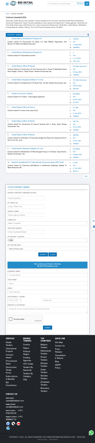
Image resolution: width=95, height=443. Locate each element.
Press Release (58, 350)
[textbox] (48, 223)
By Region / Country (16, 237)
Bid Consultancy (11, 384)
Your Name (12, 280)
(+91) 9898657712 (14, 418)
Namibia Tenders (44, 377)
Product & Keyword (16, 305)
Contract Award (14, 35)
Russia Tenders (44, 358)
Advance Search (83, 3)
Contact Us (60, 345)
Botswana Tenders (45, 389)
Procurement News (11, 362)
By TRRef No (13, 203)
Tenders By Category (28, 375)
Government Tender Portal (11, 370)
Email (10, 288)
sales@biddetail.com (15, 400)
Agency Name (13, 211)
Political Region (26, 352)
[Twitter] (13, 423)
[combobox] (47, 223)
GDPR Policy (58, 366)
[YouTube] (18, 423)
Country (26, 344)
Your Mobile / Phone (16, 297)
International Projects (11, 350)
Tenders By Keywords (28, 368)
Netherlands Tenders (46, 352)
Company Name (14, 271)
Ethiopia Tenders (44, 364)
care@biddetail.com (14, 406)
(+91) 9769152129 (14, 411)
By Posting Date (14, 245)
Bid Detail (81, 437)
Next (86, 176)
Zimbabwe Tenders (45, 383)
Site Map (59, 342)
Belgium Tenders (44, 346)
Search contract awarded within (22, 193)
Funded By (12, 220)
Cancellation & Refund (60, 356)
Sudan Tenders (44, 371)
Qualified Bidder (15, 228)
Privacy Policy (53, 439)
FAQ (25, 379)
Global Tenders (9, 343)
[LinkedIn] (8, 428)
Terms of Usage (42, 439)
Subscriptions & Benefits (12, 377)
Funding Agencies (27, 359)
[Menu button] (8, 4)
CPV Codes (28, 363)
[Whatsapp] (91, 433)
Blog (57, 361)
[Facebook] (8, 423)
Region (26, 347)
